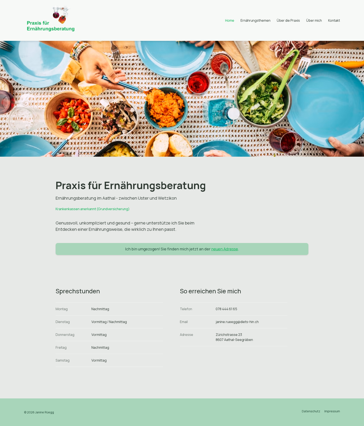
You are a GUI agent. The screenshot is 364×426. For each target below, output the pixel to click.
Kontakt (334, 20)
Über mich (314, 20)
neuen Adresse (224, 248)
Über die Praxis (288, 20)
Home (229, 20)
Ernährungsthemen (255, 20)
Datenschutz (311, 411)
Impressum (332, 411)
